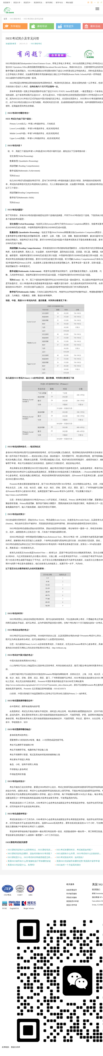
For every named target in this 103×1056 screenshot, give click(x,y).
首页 (5, 19)
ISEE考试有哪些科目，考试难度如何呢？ (74, 850)
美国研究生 (38, 2)
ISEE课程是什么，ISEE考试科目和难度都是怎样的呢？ (32, 857)
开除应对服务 (71, 897)
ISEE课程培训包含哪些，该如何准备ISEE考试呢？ (30, 853)
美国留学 (6, 2)
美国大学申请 (71, 905)
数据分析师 (15, 1047)
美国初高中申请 (72, 901)
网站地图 (69, 2)
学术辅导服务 (71, 894)
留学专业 (59, 2)
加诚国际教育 (11, 44)
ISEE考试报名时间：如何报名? (70, 857)
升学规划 (15, 26)
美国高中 (27, 2)
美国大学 (16, 2)
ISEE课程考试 (36, 44)
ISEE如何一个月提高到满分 (68, 865)
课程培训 (42, 26)
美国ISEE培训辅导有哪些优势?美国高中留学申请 (78, 861)
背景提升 (69, 26)
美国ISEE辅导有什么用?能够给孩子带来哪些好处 (29, 861)
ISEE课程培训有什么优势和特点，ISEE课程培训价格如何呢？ (35, 850)
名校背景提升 (71, 890)
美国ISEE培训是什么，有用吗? (21, 865)
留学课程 (49, 2)
